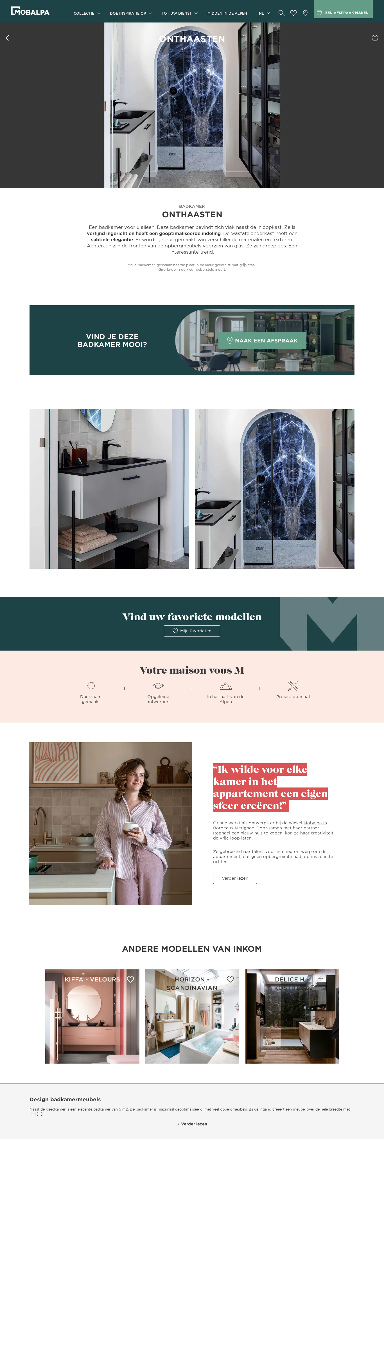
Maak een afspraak (266, 340)
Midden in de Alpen (227, 13)
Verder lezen (235, 878)
